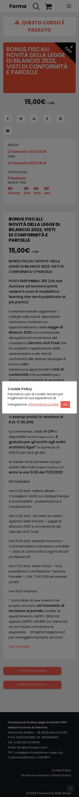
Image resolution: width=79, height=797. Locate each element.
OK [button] (65, 404)
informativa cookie (44, 404)
